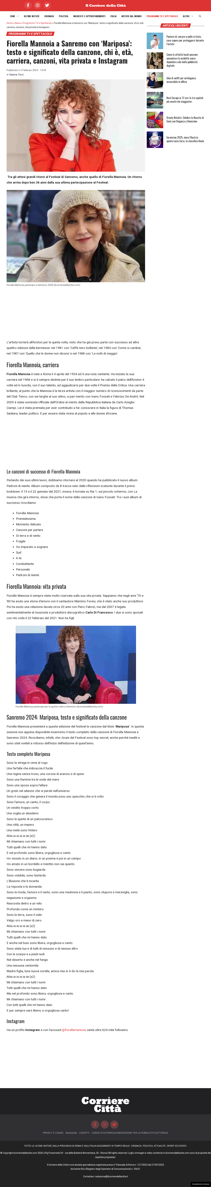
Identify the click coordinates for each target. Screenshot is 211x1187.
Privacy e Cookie (53, 1133)
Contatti (84, 1133)
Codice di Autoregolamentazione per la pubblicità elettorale (130, 1133)
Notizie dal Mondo (131, 16)
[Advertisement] (76, 315)
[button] (200, 16)
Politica (63, 16)
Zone (12, 16)
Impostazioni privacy (200, 1184)
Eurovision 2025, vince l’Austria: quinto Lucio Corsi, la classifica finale (185, 139)
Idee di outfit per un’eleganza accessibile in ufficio (181, 80)
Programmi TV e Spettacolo (162, 16)
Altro (186, 16)
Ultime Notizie (31, 16)
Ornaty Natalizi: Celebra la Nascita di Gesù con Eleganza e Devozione (185, 119)
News (18, 23)
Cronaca (49, 16)
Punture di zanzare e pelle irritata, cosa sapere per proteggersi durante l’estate (185, 40)
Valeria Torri (16, 74)
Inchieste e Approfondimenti (89, 16)
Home (10, 23)
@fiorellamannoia (74, 1030)
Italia (113, 16)
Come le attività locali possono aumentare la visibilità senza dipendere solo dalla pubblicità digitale (182, 60)
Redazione (71, 1133)
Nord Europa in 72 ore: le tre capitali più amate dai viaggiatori (184, 99)
